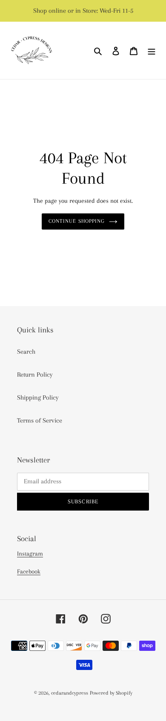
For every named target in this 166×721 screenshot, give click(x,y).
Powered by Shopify (111, 693)
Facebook (28, 571)
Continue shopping (77, 221)
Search (26, 351)
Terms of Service (39, 420)
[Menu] (151, 50)
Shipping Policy (38, 397)
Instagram (30, 553)
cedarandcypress (69, 693)
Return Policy (35, 374)
